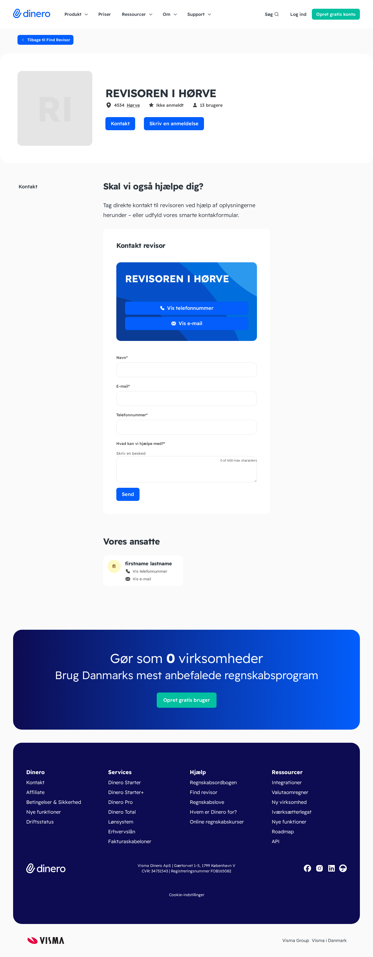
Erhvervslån (121, 831)
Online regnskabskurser (217, 822)
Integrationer (287, 782)
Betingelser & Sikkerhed (53, 802)
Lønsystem (120, 822)
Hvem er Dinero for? (213, 812)
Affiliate (35, 792)
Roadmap (283, 831)
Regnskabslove (207, 802)
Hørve (133, 105)
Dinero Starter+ (126, 792)
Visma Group (295, 940)
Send (128, 494)
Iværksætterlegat (292, 812)
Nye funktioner (43, 812)
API (276, 841)
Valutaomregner (290, 792)
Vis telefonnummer (190, 308)
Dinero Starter (124, 782)
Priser (104, 14)
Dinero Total (122, 812)
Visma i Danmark (329, 940)
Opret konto (336, 14)
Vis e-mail (190, 323)
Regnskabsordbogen (213, 782)
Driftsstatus (40, 822)
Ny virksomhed (289, 802)
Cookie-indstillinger (186, 894)
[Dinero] (31, 14)
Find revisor (203, 792)
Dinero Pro (120, 802)
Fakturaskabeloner (129, 841)
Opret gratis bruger (186, 700)
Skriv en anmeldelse (174, 123)
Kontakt (120, 123)
